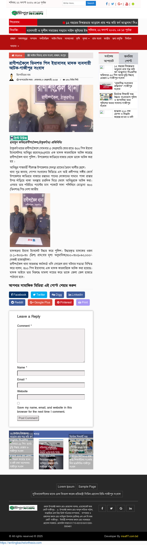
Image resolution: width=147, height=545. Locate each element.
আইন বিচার (56, 38)
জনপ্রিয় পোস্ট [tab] (128, 58)
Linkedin (77, 295)
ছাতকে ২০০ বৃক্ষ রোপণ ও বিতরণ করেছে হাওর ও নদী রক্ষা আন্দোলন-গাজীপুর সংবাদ (20, 461)
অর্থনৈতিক (44, 38)
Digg (58, 295)
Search (90, 3)
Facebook (19, 295)
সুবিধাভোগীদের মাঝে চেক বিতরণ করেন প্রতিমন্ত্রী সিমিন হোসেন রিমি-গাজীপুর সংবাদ (76, 494)
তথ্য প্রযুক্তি (117, 38)
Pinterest (66, 302)
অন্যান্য (13, 46)
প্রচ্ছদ (12, 38)
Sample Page (87, 487)
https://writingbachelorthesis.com (21, 543)
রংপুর (63, 55)
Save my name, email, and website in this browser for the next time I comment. (44, 410)
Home (18, 55)
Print (84, 302)
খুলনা (85, 38)
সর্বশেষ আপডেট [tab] (109, 58)
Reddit (18, 302)
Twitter (40, 295)
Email (22, 380)
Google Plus (42, 302)
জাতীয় (107, 38)
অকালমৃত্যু (22, 38)
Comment (24, 326)
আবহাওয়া (69, 38)
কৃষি (78, 38)
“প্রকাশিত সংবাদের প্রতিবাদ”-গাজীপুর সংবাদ (48, 447)
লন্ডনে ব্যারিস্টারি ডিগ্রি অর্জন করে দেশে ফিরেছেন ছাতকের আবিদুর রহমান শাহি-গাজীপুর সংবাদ (50, 459)
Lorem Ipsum (66, 487)
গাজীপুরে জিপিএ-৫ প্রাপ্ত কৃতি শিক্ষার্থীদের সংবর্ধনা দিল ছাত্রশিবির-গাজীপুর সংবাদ (81, 461)
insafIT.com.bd (129, 536)
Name (22, 368)
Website (22, 391)
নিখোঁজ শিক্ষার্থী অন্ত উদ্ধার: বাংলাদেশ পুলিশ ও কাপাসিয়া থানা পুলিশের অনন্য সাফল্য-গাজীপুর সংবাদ (80, 444)
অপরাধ (33, 38)
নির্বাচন (128, 38)
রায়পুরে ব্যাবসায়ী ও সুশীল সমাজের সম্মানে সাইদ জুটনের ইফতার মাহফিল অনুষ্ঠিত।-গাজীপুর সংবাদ (70, 31)
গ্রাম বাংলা (96, 38)
